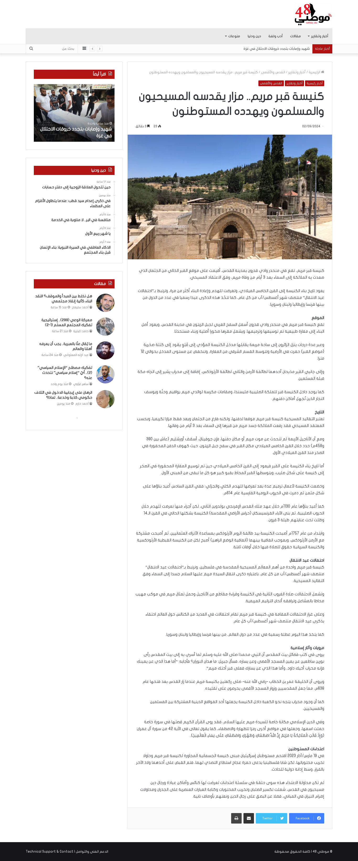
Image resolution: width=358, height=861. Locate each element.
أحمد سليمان (80, 307)
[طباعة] (236, 818)
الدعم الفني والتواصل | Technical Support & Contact (67, 851)
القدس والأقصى (273, 72)
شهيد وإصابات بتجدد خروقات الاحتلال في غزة (282, 49)
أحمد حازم (82, 403)
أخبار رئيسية (315, 83)
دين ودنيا (254, 36)
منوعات (234, 36)
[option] (74, 113)
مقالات (295, 36)
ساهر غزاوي (81, 384)
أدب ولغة (275, 36)
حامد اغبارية (81, 331)
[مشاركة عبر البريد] (248, 818)
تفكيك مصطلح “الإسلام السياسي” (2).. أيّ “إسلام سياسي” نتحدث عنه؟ (64, 373)
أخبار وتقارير (319, 36)
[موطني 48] (313, 14)
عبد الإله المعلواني (76, 355)
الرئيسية (315, 72)
